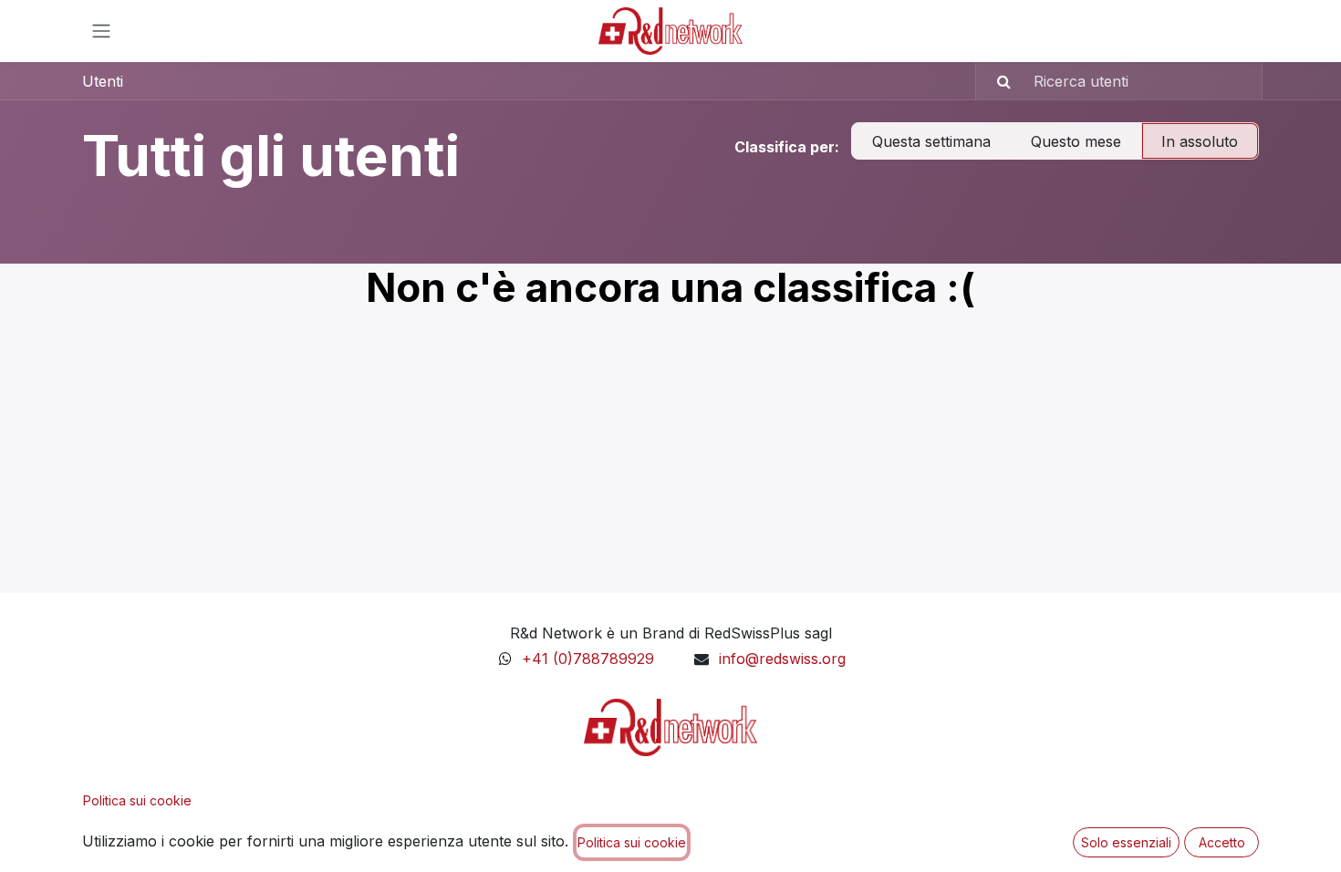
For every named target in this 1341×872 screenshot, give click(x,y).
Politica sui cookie (137, 800)
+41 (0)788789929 (590, 658)
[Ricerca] (995, 81)
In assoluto (1199, 141)
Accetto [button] (1222, 842)
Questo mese (1076, 141)
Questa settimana (931, 141)
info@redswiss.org (782, 658)
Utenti (102, 81)
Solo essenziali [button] (1126, 842)
